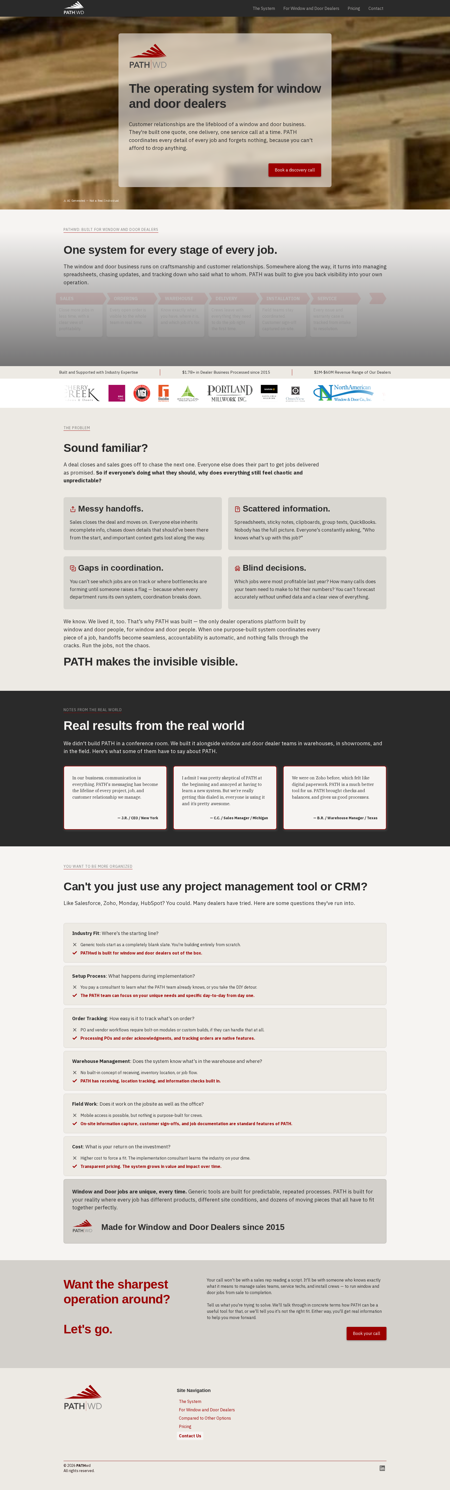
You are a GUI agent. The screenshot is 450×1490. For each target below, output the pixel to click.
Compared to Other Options (205, 1418)
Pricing (354, 8)
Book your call (366, 1333)
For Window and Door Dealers (311, 8)
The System (264, 8)
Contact (375, 8)
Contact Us (190, 1435)
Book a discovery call (295, 170)
